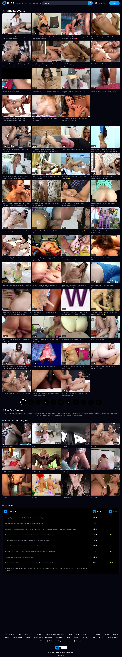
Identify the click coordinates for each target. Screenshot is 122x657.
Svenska (106, 634)
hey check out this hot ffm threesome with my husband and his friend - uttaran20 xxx (30, 546)
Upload (114, 3)
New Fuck (27, 3)
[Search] (90, 3)
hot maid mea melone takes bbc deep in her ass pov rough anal (24, 523)
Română (115, 634)
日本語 (101, 637)
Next (99, 402)
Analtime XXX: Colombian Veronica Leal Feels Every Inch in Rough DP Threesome (30, 551)
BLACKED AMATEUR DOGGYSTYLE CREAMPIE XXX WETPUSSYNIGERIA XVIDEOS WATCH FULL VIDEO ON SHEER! (41, 529)
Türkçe (93, 637)
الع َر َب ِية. (88, 634)
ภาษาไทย (84, 637)
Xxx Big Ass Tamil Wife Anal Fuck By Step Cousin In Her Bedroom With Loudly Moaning (31, 562)
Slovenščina (48, 637)
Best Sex (20, 3)
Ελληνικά (43, 641)
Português (79, 641)
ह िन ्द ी (28, 634)
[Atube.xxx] (8, 3)
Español (47, 634)
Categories (37, 3)
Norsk (76, 637)
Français (78, 634)
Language (101, 3)
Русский (38, 634)
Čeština (51, 641)
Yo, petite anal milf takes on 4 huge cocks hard (19, 557)
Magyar (60, 641)
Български (69, 641)
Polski (13, 634)
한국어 (28, 637)
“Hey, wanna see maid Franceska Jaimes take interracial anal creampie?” (27, 534)
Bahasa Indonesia (58, 634)
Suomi (109, 637)
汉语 (20, 634)
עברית (6, 634)
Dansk (116, 637)
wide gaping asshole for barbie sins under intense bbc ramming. (24, 518)
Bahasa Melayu (17, 637)
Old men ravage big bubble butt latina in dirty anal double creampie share (27, 540)
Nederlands (37, 637)
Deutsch (97, 634)
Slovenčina (59, 637)
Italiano (7, 637)
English (70, 634)
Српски (68, 637)
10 (91, 402)
